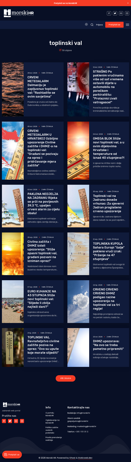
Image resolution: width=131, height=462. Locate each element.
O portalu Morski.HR (50, 414)
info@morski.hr (83, 413)
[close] (128, 3)
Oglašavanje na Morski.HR (52, 421)
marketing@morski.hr (86, 426)
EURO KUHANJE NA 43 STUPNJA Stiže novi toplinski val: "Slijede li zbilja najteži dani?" (42, 299)
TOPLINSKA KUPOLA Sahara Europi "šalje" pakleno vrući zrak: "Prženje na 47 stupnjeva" (108, 251)
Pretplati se (114, 24)
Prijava (99, 24)
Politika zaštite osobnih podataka (52, 430)
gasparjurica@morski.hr (77, 421)
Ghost (72, 457)
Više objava (65, 378)
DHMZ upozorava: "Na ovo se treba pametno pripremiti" (108, 345)
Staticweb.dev (85, 457)
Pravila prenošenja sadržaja (54, 438)
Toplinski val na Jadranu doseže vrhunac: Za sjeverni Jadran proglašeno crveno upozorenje (108, 203)
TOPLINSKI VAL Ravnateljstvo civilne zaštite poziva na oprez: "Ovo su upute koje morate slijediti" (43, 345)
